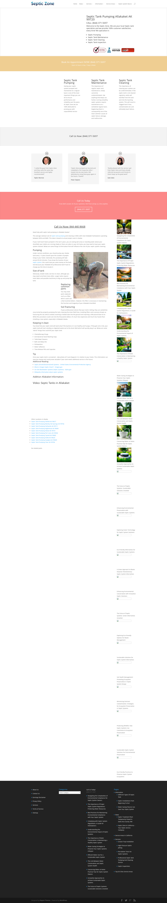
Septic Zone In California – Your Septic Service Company (126, 828)
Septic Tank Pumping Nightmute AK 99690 (44, 428)
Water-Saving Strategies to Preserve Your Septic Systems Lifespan (125, 378)
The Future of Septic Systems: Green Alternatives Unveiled (126, 615)
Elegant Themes (45, 900)
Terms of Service (38, 809)
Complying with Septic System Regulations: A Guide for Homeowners (126, 310)
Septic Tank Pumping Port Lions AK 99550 (44, 433)
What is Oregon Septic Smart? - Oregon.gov (48, 367)
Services (89, 4)
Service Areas (110, 4)
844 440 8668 (77, 226)
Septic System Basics (125, 4)
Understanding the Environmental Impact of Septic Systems (125, 333)
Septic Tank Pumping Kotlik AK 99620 (43, 438)
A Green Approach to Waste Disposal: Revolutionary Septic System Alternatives (126, 572)
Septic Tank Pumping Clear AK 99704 (43, 442)
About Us (36, 790)
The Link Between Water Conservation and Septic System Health (125, 421)
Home (75, 4)
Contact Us (36, 793)
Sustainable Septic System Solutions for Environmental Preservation (126, 752)
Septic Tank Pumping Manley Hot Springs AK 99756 (47, 424)
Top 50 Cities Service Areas (124, 872)
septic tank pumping (58, 236)
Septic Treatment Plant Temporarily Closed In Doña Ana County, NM (125, 819)
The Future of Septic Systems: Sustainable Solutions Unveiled (124, 488)
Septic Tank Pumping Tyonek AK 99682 (43, 435)
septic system (37, 262)
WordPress (63, 900)
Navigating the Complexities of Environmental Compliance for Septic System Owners (98, 798)
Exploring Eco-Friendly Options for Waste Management (124, 638)
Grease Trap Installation (126, 842)
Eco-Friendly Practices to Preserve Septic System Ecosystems (125, 774)
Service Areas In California (123, 835)
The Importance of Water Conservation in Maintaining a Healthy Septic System (126, 356)
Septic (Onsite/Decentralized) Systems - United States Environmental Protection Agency (62, 364)
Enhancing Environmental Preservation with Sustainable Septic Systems (126, 510)
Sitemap (35, 813)
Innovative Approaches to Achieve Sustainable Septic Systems (125, 466)
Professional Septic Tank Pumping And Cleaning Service (126, 860)
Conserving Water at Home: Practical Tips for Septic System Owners (126, 443)
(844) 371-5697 (90, 136)
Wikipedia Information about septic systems (48, 372)
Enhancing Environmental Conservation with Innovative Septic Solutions (126, 593)
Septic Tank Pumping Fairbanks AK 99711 (44, 426)
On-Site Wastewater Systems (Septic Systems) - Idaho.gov (52, 369)
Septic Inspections (124, 866)
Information (99, 4)
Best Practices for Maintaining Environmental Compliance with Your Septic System (97, 815)
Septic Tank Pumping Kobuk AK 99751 (43, 431)
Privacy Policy (37, 801)
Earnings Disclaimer (39, 797)
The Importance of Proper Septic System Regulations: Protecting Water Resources (126, 263)
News (81, 4)
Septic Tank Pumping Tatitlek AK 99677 (43, 421)
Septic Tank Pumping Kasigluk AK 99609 (44, 440)
